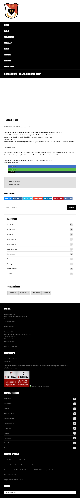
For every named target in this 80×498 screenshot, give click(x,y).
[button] (12, 166)
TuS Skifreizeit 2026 (10, 475)
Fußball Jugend (12, 249)
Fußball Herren (12, 244)
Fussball (17, 184)
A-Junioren (13, 293)
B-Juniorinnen (24, 293)
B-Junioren (36, 293)
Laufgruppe (11, 254)
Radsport (10, 259)
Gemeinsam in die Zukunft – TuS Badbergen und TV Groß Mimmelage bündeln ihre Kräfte (32, 470)
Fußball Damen (12, 239)
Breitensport (11, 229)
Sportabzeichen (12, 269)
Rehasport (10, 264)
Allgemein (10, 224)
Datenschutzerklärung (11, 359)
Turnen (9, 273)
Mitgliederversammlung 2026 (13, 479)
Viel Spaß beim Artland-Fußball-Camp (16, 460)
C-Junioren (46, 293)
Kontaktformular (9, 326)
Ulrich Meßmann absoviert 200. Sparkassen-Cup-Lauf (20, 465)
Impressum (7, 361)
